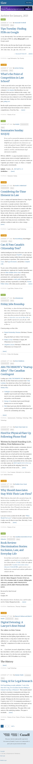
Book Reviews (11, 606)
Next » (13, 726)
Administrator (19, 298)
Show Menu (29, 2)
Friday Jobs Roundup (12, 304)
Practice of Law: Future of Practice (16, 717)
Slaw (4, 2)
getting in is (7, 101)
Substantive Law (20, 472)
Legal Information (12, 58)
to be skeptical (10, 90)
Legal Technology (21, 229)
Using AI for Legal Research (16, 681)
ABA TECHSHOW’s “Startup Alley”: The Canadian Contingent (16, 371)
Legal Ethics (10, 288)
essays (2, 261)
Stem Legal (2, 755)
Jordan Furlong (19, 68)
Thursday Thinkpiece (21, 606)
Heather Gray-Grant (21, 484)
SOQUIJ (17, 124)
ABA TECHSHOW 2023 (16, 378)
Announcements (11, 418)
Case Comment (11, 472)
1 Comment (4, 241)
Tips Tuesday (20, 58)
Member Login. (3, 760)
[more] (30, 54)
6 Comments (4, 70)
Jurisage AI (7, 401)
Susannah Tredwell (20, 22)
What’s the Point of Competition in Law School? (12, 78)
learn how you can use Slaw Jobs (19, 317)
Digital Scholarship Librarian (12, 332)
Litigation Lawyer (9, 344)
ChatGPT (19, 255)
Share (12, 25)
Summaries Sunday (12, 176)
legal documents (12, 261)
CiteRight (7, 391)
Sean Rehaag (19, 238)
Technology (19, 418)
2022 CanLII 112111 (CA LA (21, 463)
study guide (17, 279)
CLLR (18, 562)
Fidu (5, 406)
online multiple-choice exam (13, 272)
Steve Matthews (19, 361)
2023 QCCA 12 (18, 169)
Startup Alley (4, 387)
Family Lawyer (8, 339)
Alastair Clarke (19, 675)
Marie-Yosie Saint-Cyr (21, 427)
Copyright (2, 751)
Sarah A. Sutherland (20, 185)
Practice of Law (11, 114)
